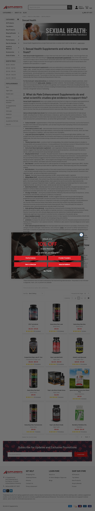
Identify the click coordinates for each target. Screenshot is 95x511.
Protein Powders (65, 258)
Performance (30, 258)
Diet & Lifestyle (30, 264)
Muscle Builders (64, 264)
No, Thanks (47, 271)
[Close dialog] (81, 234)
